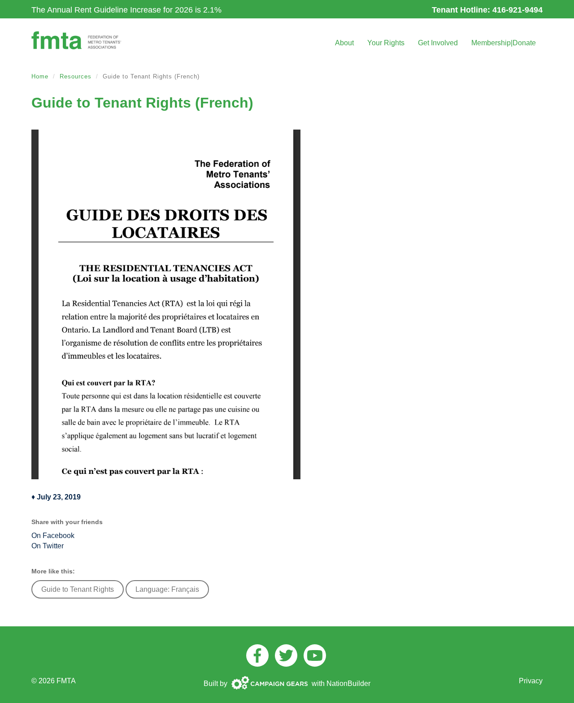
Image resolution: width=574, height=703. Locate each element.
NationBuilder (348, 683)
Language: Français (167, 589)
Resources (75, 76)
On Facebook (52, 535)
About (344, 43)
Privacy (531, 681)
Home (39, 76)
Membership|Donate (503, 43)
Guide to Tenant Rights (77, 589)
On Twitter (47, 546)
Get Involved (438, 43)
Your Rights (385, 43)
